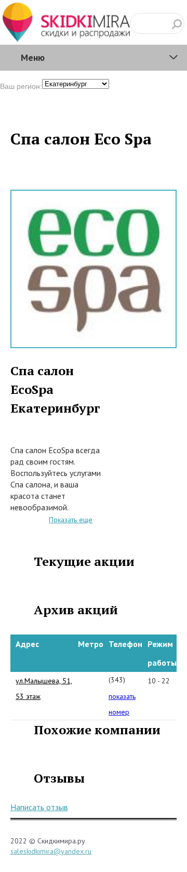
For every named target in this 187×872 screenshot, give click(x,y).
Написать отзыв (39, 807)
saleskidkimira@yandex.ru (50, 851)
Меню (33, 57)
